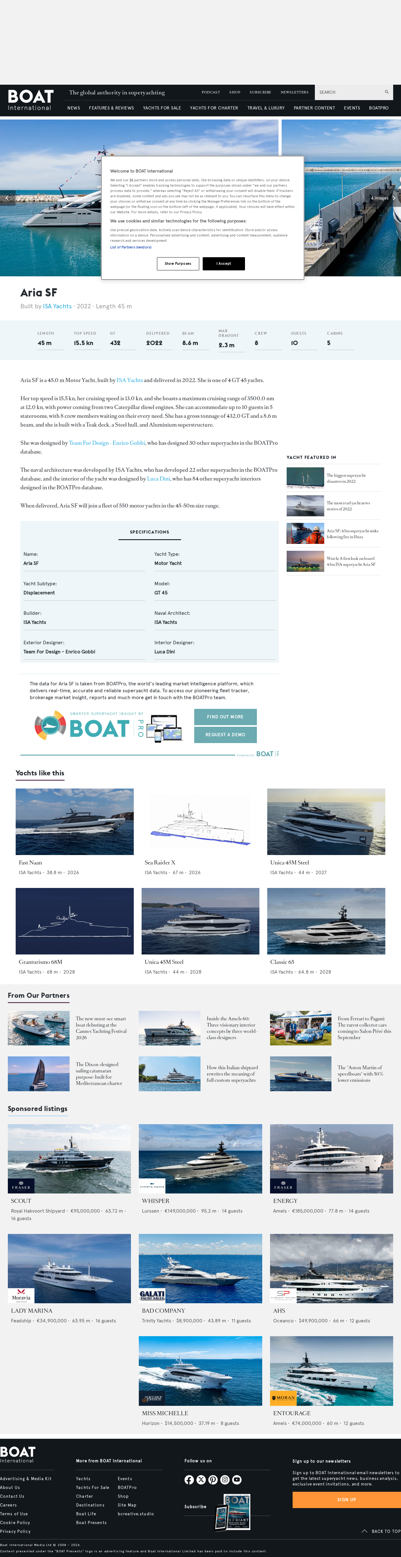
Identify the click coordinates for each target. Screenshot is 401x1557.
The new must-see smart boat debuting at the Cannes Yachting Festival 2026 (101, 1028)
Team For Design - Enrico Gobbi (107, 443)
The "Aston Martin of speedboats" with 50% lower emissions (360, 1073)
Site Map (127, 1505)
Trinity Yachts (156, 1321)
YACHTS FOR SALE (162, 108)
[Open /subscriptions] (226, 1513)
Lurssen (150, 1211)
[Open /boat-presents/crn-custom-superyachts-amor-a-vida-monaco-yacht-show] (169, 1073)
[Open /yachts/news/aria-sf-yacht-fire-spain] (305, 533)
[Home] (35, 100)
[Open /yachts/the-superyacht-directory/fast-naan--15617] (75, 822)
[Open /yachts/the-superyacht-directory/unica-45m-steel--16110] (201, 921)
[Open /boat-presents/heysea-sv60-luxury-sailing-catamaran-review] (39, 1073)
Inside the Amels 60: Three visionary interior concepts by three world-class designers (232, 1028)
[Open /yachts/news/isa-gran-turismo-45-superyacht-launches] (305, 561)
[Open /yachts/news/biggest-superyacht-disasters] (305, 478)
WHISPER (155, 1201)
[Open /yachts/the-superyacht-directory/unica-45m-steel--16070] (326, 822)
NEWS (73, 108)
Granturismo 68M (40, 962)
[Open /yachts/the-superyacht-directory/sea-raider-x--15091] (201, 822)
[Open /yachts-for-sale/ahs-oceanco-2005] (331, 1268)
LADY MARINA (31, 1311)
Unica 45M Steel (289, 862)
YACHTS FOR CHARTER (214, 108)
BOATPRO (378, 108)
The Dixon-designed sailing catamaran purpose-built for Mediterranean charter (99, 1074)
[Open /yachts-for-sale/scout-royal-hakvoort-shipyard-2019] (69, 1158)
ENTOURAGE (292, 1413)
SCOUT (21, 1201)
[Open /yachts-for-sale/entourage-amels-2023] (331, 1371)
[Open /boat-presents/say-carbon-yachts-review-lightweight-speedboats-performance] (301, 1073)
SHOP (234, 92)
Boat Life (86, 1514)
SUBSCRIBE (260, 92)
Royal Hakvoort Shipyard (38, 1211)
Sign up (346, 1499)
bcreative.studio (136, 1514)
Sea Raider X (160, 862)
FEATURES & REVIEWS (111, 108)
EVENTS (352, 108)
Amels (280, 1211)
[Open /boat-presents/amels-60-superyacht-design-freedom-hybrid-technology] (169, 1028)
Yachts (83, 1478)
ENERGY (285, 1201)
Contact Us (12, 1496)
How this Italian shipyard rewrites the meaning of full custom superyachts (232, 1073)
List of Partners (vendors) (130, 247)
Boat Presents (91, 1522)
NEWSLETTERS (295, 92)
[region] (203, 218)
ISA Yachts (57, 306)
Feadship (21, 1321)
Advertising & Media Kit (26, 1478)
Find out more (225, 717)
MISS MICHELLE (165, 1413)
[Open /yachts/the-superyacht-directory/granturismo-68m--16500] (75, 921)
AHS (279, 1311)
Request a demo (225, 734)
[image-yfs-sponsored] (21, 1192)
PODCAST (211, 92)
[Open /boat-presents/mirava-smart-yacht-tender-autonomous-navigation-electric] (39, 1028)
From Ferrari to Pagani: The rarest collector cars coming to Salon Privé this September (364, 1028)
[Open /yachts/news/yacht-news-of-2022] (305, 506)
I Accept (223, 263)
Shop (123, 1496)
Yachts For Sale (92, 1487)
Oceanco (283, 1321)
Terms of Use (14, 1514)
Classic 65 (282, 962)
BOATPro (127, 1487)
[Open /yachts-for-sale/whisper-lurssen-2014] (200, 1158)
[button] (8, 198)
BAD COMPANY (163, 1311)
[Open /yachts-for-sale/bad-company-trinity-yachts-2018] (200, 1268)
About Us (10, 1487)
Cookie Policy (15, 1522)
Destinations (90, 1505)
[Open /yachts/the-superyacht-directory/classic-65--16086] (326, 921)
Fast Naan (30, 862)
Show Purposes (178, 263)
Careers (8, 1505)
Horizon (150, 1423)
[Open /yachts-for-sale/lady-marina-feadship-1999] (69, 1268)
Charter (84, 1496)
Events (125, 1478)
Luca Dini (158, 478)
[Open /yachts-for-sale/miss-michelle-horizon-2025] (200, 1371)
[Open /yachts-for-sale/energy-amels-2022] (331, 1158)
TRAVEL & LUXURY (266, 108)
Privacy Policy (15, 1531)
